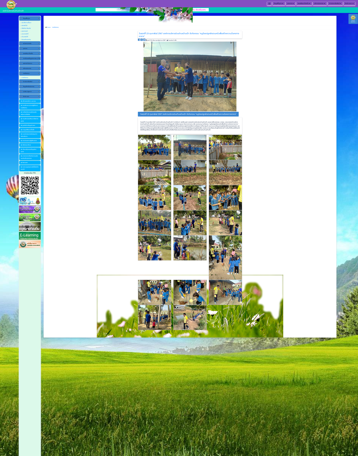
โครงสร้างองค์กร (26, 39)
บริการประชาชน (319, 3)
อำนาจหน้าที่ (25, 36)
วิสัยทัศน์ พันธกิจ (26, 28)
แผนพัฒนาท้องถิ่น (303, 3)
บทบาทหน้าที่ (25, 34)
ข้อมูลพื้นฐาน (278, 3)
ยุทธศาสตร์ (25, 31)
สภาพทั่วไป (24, 25)
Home (49, 27)
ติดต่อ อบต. (348, 3)
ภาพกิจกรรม (25, 77)
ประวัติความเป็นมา (26, 22)
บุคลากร (289, 3)
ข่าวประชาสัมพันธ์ (334, 3)
